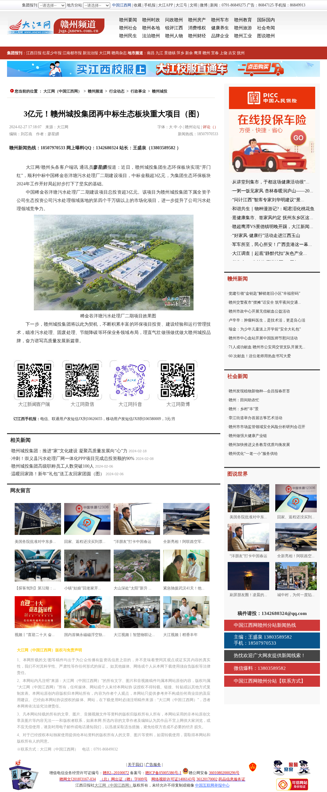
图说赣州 (266, 35)
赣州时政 (151, 20)
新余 (189, 53)
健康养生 (220, 28)
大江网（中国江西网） (62, 91)
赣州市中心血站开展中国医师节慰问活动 (263, 338)
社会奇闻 (266, 28)
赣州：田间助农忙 (244, 400)
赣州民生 (128, 35)
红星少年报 (52, 53)
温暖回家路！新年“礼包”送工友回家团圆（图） (57, 473)
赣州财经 (197, 35)
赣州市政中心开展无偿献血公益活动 (259, 311)
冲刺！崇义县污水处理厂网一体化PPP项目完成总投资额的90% (72, 458)
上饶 (223, 53)
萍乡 (180, 53)
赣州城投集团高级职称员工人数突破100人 (52, 466)
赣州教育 (243, 20)
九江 (159, 53)
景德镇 (170, 53)
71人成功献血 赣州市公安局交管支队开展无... (267, 347)
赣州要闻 (128, 20)
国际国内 (266, 20)
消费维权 (197, 28)
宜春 (215, 53)
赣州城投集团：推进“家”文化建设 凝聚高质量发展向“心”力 (69, 450)
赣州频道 (95, 91)
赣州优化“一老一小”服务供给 (253, 453)
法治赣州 (151, 35)
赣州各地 (151, 28)
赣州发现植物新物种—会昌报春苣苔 (259, 391)
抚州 (241, 53)
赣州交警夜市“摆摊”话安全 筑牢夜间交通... (265, 302)
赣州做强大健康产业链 (248, 435)
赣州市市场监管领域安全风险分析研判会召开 (267, 427)
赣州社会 (128, 28)
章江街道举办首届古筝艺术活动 (255, 418)
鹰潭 (198, 53)
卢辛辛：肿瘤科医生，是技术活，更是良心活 (267, 320)
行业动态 (117, 91)
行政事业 (138, 91)
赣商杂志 (119, 53)
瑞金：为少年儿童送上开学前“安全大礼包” (265, 329)
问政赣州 (174, 20)
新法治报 (90, 53)
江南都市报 (72, 53)
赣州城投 (159, 91)
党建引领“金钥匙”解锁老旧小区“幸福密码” (264, 293)
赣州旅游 (243, 28)
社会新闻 (237, 376)
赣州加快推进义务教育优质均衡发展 (259, 444)
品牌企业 (220, 35)
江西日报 (34, 53)
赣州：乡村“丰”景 (244, 409)
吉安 (232, 53)
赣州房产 (197, 20)
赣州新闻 (237, 278)
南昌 (151, 53)
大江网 (104, 53)
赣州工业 (243, 35)
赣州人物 (174, 35)
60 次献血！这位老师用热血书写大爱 (260, 356)
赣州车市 (220, 20)
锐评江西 (174, 28)
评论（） (210, 127)
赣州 (206, 53)
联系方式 (291, 681)
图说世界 (237, 474)
